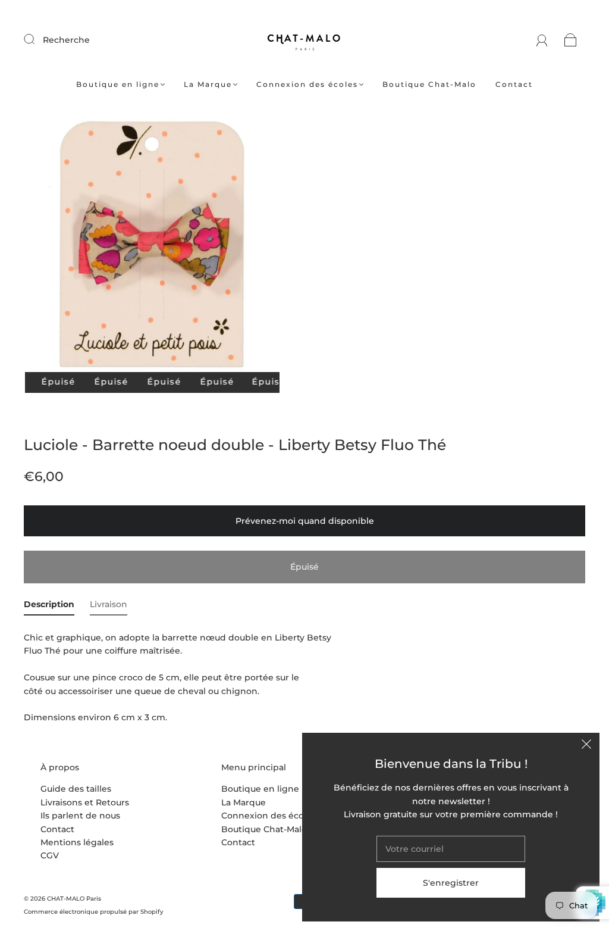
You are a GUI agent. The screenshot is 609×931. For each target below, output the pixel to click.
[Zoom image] (152, 247)
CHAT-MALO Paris (74, 898)
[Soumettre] (37, 39)
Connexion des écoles (307, 84)
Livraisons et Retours (84, 802)
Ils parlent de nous (80, 815)
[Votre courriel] (450, 849)
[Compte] (542, 40)
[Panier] (570, 40)
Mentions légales (77, 842)
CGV (49, 855)
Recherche (66, 40)
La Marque (208, 84)
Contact (514, 84)
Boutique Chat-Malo (429, 84)
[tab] (49, 607)
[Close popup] (586, 746)
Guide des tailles (75, 788)
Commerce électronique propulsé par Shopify (94, 912)
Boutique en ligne (117, 84)
